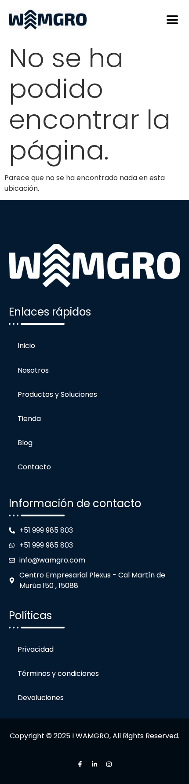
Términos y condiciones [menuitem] (58, 673)
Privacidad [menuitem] (36, 649)
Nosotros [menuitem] (33, 370)
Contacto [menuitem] (34, 467)
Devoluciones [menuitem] (41, 698)
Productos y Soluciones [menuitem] (57, 394)
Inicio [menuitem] (26, 346)
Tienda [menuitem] (29, 419)
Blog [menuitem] (25, 443)
